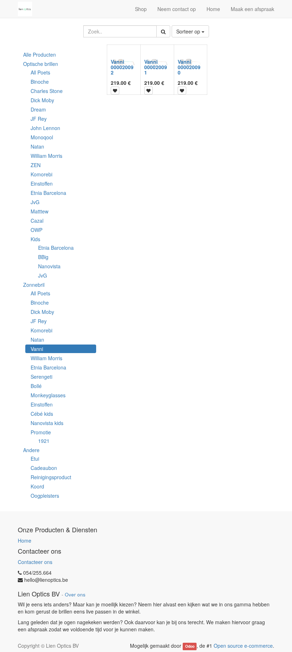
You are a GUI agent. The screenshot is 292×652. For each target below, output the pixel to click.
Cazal (37, 220)
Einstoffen (42, 183)
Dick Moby (42, 100)
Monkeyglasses (48, 395)
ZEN (36, 165)
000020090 (189, 69)
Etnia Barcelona (48, 192)
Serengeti (41, 376)
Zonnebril (34, 284)
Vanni (37, 348)
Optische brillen (40, 63)
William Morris (46, 155)
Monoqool (42, 137)
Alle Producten (39, 54)
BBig (43, 256)
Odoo (189, 646)
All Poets (40, 72)
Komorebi (41, 174)
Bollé (36, 385)
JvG (35, 202)
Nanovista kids (47, 422)
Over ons (75, 594)
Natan (37, 146)
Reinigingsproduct (51, 477)
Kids (35, 239)
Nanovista (49, 266)
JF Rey (39, 118)
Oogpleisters (45, 495)
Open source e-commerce (243, 645)
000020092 (122, 69)
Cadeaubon (44, 467)
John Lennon (45, 127)
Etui (35, 458)
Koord (37, 486)
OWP (36, 229)
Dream (38, 109)
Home (24, 540)
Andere (31, 450)
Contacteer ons (35, 561)
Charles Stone (47, 90)
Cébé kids (42, 413)
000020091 (155, 69)
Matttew (39, 211)
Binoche (40, 81)
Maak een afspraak (252, 8)
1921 (43, 440)
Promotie (41, 432)
